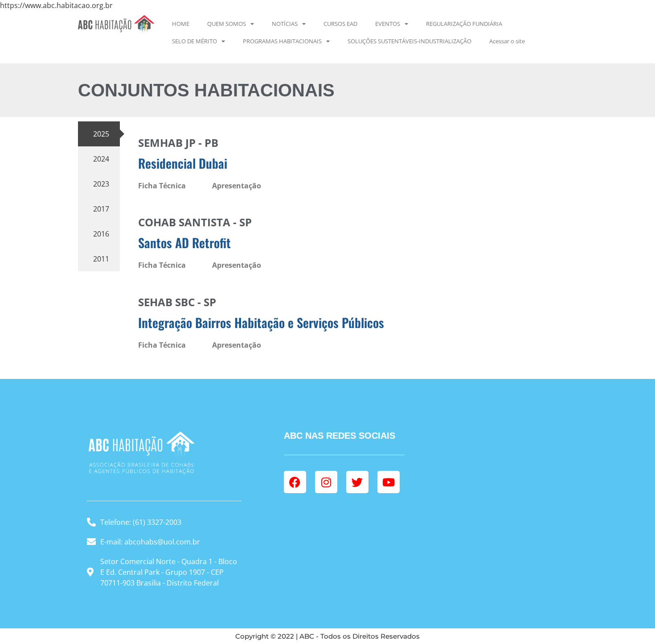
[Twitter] (357, 482)
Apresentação (236, 186)
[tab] (99, 133)
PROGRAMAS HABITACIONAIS (282, 41)
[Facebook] (295, 482)
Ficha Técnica (162, 186)
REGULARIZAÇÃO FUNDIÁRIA (464, 24)
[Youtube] (388, 482)
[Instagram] (326, 482)
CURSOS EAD (340, 24)
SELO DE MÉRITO (194, 41)
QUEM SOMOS (226, 24)
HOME (180, 24)
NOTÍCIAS (285, 24)
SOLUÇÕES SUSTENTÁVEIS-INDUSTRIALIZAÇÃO (409, 41)
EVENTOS (387, 24)
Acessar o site (507, 41)
